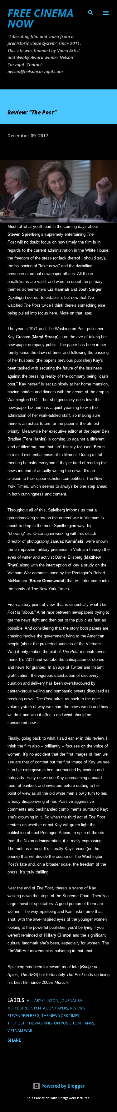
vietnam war (19, 1030)
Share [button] (14, 1040)
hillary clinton (42, 1000)
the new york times (60, 1015)
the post (16, 1023)
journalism (72, 1000)
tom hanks (83, 1023)
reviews (77, 1008)
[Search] (91, 11)
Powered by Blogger (62, 1086)
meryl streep (19, 1008)
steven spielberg (23, 1015)
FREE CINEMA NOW (40, 18)
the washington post (48, 1023)
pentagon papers (51, 1008)
